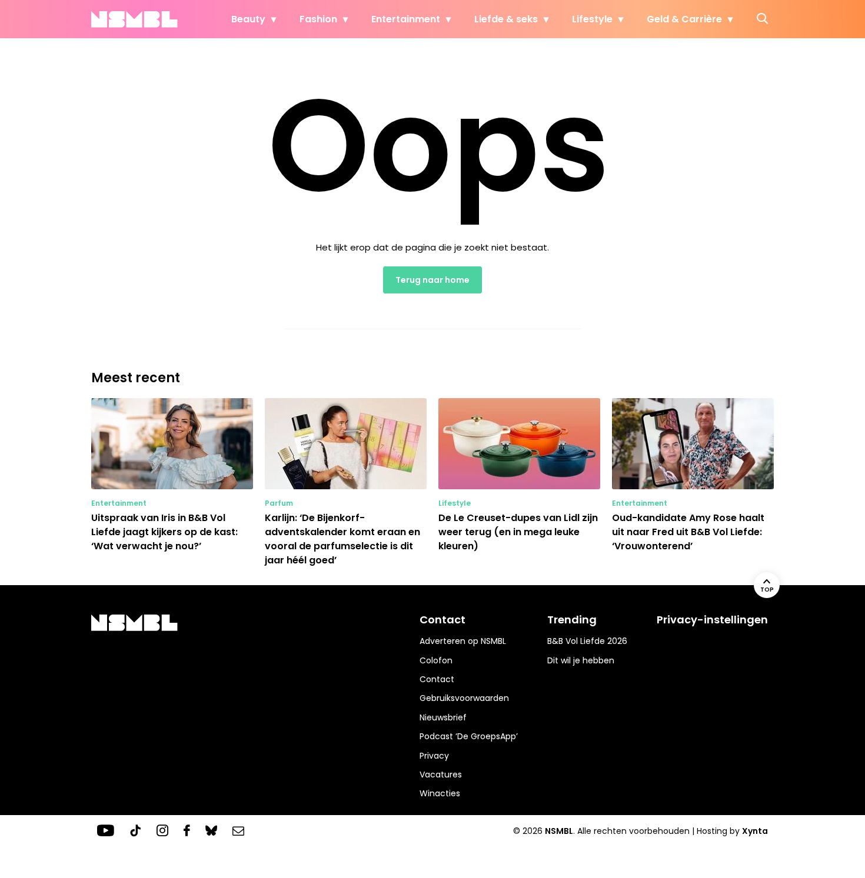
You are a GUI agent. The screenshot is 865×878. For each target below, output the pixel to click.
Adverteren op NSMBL (463, 641)
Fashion (318, 19)
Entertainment (405, 19)
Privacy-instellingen (712, 619)
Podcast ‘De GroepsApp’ (469, 736)
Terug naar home (432, 280)
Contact (437, 679)
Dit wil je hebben (580, 660)
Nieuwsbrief (443, 717)
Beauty (248, 19)
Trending (572, 619)
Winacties (440, 793)
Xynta (755, 831)
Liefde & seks (506, 19)
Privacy (434, 756)
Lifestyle (592, 19)
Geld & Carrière (684, 19)
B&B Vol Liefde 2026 (587, 641)
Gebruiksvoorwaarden (464, 698)
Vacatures (441, 774)
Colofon (436, 660)
